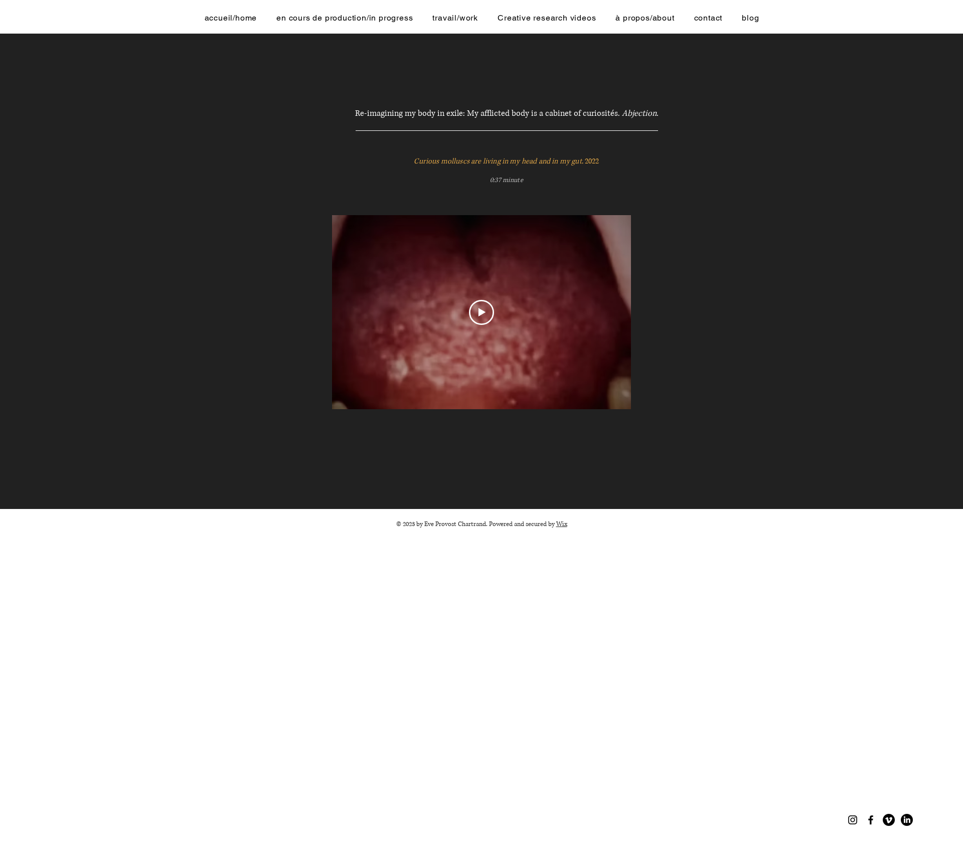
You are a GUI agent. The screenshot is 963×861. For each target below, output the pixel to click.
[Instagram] (853, 820)
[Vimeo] (889, 820)
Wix (561, 524)
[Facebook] (871, 820)
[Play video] (481, 312)
